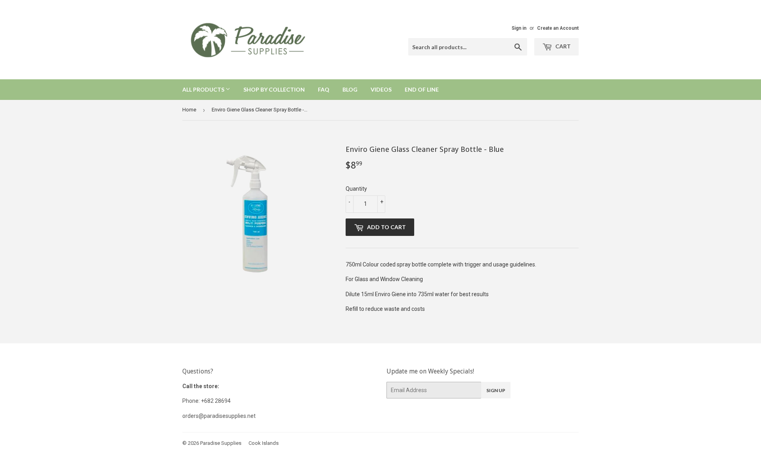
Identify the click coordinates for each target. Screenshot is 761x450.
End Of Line (422, 89)
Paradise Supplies (220, 443)
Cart (562, 46)
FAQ (323, 89)
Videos (381, 89)
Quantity (356, 189)
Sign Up (495, 390)
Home (189, 110)
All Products (204, 89)
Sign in (519, 28)
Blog (350, 89)
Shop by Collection (274, 89)
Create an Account (558, 28)
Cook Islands (264, 443)
